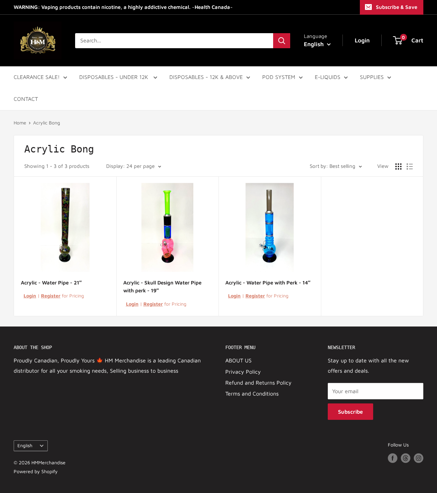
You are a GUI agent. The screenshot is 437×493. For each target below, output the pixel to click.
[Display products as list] (410, 166)
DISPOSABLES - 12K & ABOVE (206, 77)
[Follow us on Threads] (405, 458)
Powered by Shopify (36, 471)
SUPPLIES (372, 77)
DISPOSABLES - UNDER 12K (114, 77)
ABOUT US (238, 360)
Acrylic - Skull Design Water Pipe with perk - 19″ (162, 286)
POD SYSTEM (278, 77)
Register (50, 295)
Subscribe (350, 412)
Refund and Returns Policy (258, 382)
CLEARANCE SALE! (37, 77)
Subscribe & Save (396, 7)
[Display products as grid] (398, 166)
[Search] (281, 40)
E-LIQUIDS (327, 77)
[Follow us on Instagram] (418, 458)
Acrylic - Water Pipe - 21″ (51, 282)
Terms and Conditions (252, 393)
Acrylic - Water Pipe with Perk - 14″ (267, 282)
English (24, 445)
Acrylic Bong (46, 122)
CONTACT (26, 99)
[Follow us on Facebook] (392, 458)
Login (30, 295)
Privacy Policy (243, 372)
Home (20, 122)
